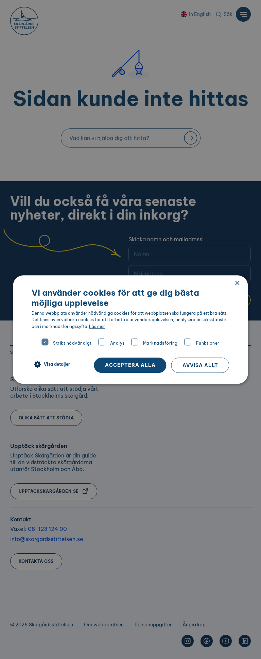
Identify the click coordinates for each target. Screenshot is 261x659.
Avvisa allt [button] (200, 365)
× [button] (237, 283)
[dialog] (130, 329)
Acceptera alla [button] (130, 365)
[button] (51, 365)
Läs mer (97, 326)
